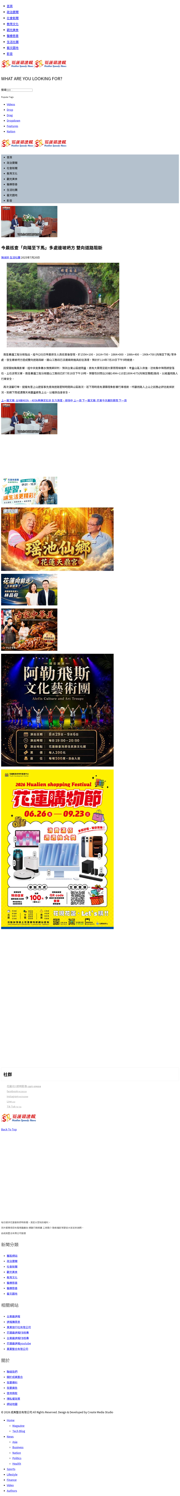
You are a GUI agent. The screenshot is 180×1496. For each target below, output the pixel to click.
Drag (10, 115)
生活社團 (13, 42)
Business (17, 1447)
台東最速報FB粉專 (18, 1338)
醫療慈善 (13, 36)
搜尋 (3, 90)
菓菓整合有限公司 (17, 1349)
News (10, 1436)
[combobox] (19, 90)
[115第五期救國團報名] (29, 505)
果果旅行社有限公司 (19, 1327)
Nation (11, 131)
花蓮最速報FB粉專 (18, 1332)
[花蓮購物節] (57, 929)
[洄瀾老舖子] (29, 651)
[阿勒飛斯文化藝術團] (57, 767)
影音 (10, 53)
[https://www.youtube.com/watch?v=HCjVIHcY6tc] (29, 236)
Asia (14, 1442)
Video (10, 1485)
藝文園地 (13, 48)
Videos (11, 104)
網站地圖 (12, 1404)
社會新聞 (13, 18)
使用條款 (12, 1393)
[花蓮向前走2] (29, 606)
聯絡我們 (12, 1372)
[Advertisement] (85, 457)
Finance (12, 1480)
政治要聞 (13, 12)
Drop (10, 110)
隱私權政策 (13, 1399)
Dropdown (13, 120)
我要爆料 (12, 1382)
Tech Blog (18, 1431)
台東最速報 (13, 1316)
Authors (12, 1491)
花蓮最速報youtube (19, 1343)
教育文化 (13, 24)
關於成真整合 (15, 1377)
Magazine (18, 1426)
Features (12, 126)
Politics (16, 1458)
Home (10, 1420)
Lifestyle (12, 1474)
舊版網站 (12, 1256)
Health (16, 1464)
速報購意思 (13, 1322)
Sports (11, 1469)
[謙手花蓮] (57, 571)
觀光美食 (13, 30)
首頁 (10, 6)
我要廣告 (12, 1388)
